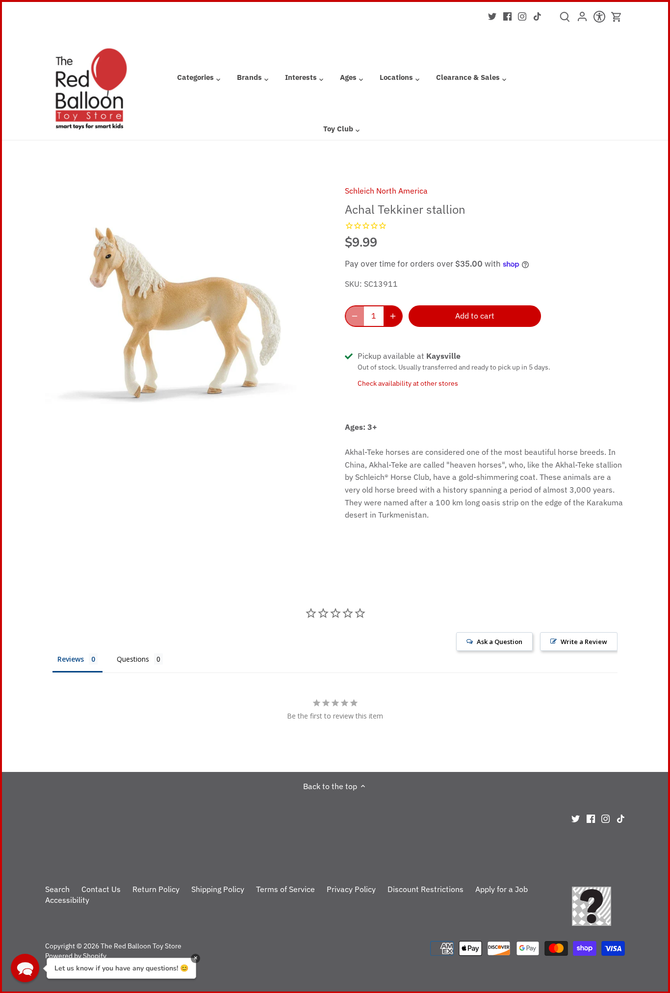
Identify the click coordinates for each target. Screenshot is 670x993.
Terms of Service (285, 889)
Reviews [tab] (70, 659)
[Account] (582, 19)
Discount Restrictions (425, 889)
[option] (183, 313)
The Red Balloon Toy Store (141, 945)
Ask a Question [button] (499, 641)
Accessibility (67, 900)
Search (57, 889)
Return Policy (156, 889)
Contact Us (101, 889)
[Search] (564, 20)
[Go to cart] (616, 16)
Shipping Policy (217, 889)
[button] (25, 968)
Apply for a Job (501, 889)
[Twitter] (492, 15)
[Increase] (393, 316)
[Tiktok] (537, 15)
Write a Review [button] (584, 641)
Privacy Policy (351, 889)
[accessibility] (599, 19)
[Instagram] (522, 15)
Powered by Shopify (75, 955)
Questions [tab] (133, 659)
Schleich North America (386, 191)
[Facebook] (507, 15)
